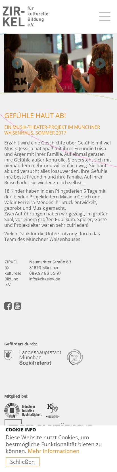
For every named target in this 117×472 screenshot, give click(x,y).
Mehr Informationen (54, 451)
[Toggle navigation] (104, 16)
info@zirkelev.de (44, 278)
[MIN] (24, 410)
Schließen (22, 461)
